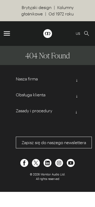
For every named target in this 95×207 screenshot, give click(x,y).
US (78, 33)
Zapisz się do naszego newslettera (54, 142)
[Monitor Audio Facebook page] (24, 162)
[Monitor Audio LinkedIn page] (48, 162)
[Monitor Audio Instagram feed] (59, 162)
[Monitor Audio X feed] (36, 162)
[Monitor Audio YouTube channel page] (71, 162)
